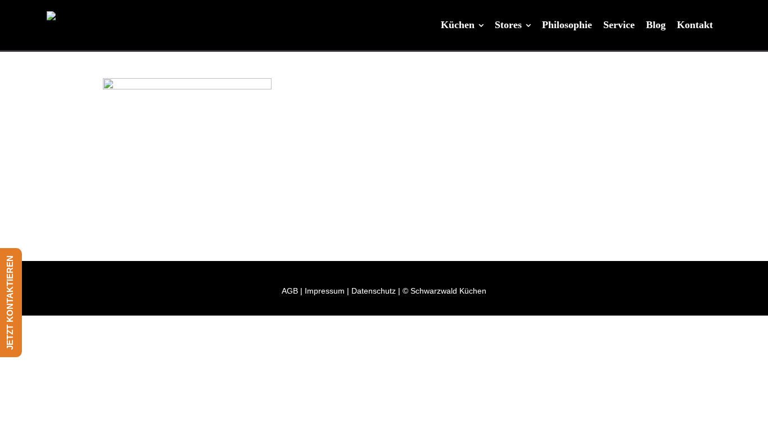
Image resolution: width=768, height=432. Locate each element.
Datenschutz (373, 290)
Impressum (325, 290)
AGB (290, 290)
